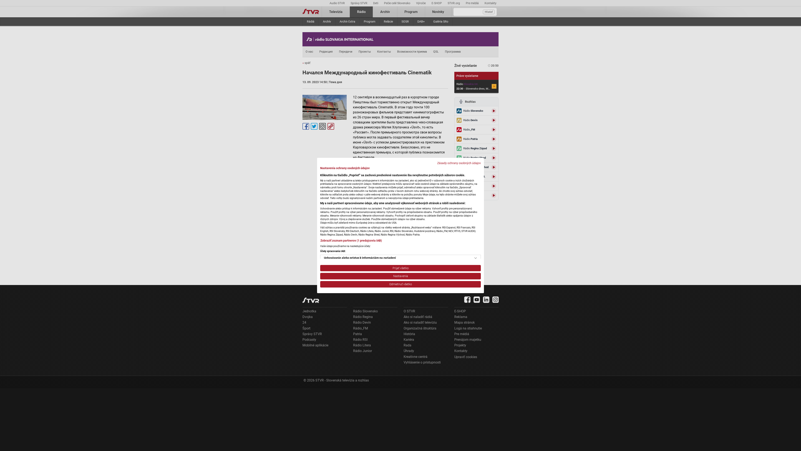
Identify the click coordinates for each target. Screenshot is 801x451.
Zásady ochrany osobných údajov (459, 163)
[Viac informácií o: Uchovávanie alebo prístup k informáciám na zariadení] (475, 258)
